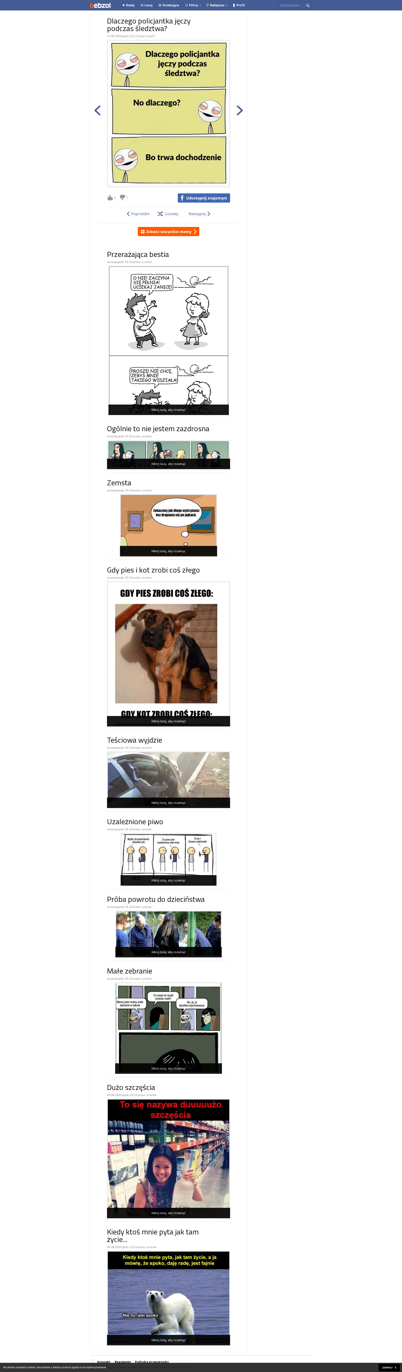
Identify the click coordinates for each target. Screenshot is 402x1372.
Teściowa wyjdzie (134, 741)
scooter (147, 262)
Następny (197, 213)
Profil (241, 5)
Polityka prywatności (152, 1362)
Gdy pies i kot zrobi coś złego (153, 570)
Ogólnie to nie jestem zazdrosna (158, 429)
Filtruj (193, 5)
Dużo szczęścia (131, 1088)
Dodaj (130, 5)
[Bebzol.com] (100, 5)
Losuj (148, 5)
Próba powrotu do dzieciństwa (156, 900)
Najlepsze (217, 5)
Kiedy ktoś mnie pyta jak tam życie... (153, 1236)
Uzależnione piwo (135, 822)
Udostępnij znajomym (206, 197)
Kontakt (104, 1362)
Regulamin (123, 1362)
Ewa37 (150, 36)
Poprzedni (140, 213)
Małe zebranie (129, 971)
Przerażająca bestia (138, 255)
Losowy (171, 213)
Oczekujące (170, 5)
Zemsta (119, 483)
